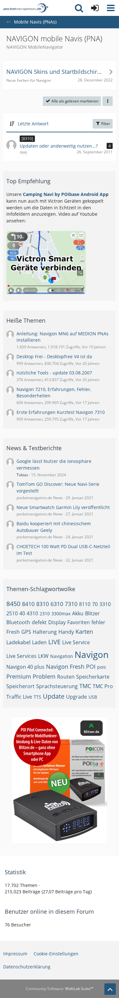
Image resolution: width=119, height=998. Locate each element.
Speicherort (20, 686)
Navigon (92, 654)
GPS (26, 631)
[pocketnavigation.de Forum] (26, 8)
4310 (32, 613)
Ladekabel (18, 642)
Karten (84, 631)
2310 (45, 614)
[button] (110, 8)
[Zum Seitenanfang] (110, 989)
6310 (56, 604)
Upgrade (76, 696)
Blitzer (92, 613)
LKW (43, 656)
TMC (85, 686)
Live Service (76, 642)
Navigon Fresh (65, 666)
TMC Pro (103, 686)
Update (53, 696)
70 (95, 604)
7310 (71, 604)
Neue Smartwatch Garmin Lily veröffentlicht (63, 507)
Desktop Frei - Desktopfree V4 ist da (54, 356)
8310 (42, 604)
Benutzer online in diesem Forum (49, 911)
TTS (37, 697)
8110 (84, 604)
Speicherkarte (92, 676)
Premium (18, 676)
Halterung (45, 631)
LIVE (54, 642)
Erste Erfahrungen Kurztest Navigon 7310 (61, 412)
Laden (39, 642)
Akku (77, 613)
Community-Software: (59, 988)
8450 (13, 603)
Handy (66, 631)
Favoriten (78, 622)
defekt (39, 622)
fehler (98, 622)
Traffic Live (19, 696)
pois (101, 667)
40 (22, 613)
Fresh (13, 631)
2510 (12, 613)
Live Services (21, 656)
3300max (60, 614)
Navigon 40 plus (25, 666)
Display (57, 622)
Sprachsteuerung (57, 686)
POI (91, 666)
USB (93, 697)
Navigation (61, 656)
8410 (28, 604)
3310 (105, 604)
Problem (44, 676)
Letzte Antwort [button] (33, 124)
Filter (105, 123)
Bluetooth (18, 622)
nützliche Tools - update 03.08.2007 (54, 373)
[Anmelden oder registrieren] (95, 8)
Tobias (22, 475)
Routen (66, 676)
